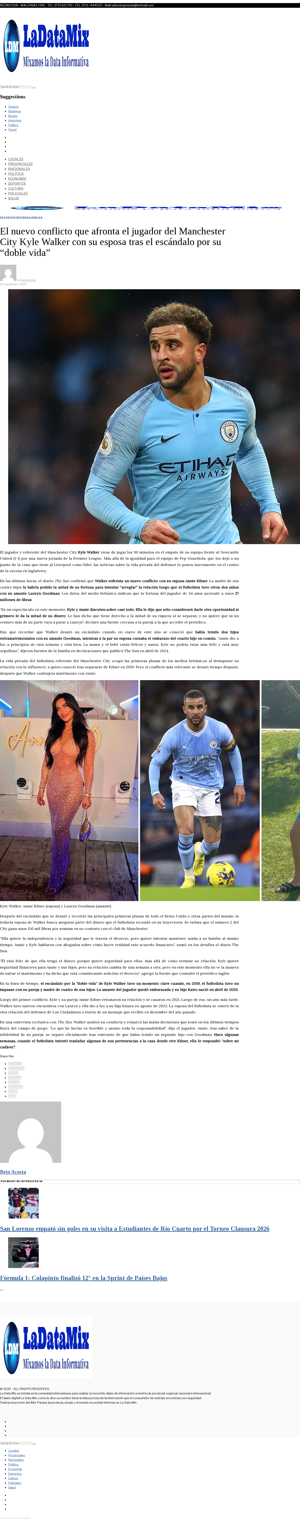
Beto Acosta (13, 1172)
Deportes (17, 184)
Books (12, 116)
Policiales (18, 193)
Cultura (15, 188)
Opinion (13, 107)
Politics (13, 125)
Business (14, 111)
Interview (14, 120)
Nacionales (19, 169)
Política (16, 174)
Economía (17, 179)
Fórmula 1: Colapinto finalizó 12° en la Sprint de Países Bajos (83, 1278)
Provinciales (20, 164)
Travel (12, 130)
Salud (13, 198)
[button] (34, 87)
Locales (15, 159)
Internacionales (29, 217)
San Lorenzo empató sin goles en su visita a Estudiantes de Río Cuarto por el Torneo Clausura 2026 (134, 1228)
